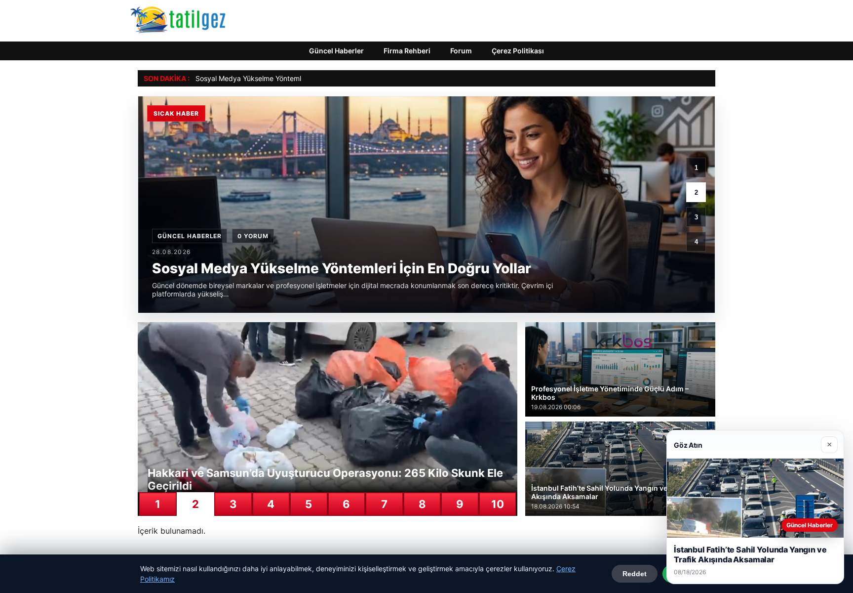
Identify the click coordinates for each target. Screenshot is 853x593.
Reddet (634, 574)
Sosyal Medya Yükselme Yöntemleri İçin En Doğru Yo (279, 78)
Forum (461, 50)
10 (497, 504)
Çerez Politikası (518, 50)
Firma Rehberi (407, 50)
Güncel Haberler (336, 50)
